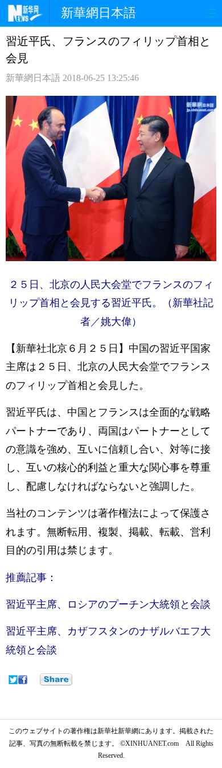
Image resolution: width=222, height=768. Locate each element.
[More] (56, 679)
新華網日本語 (98, 13)
